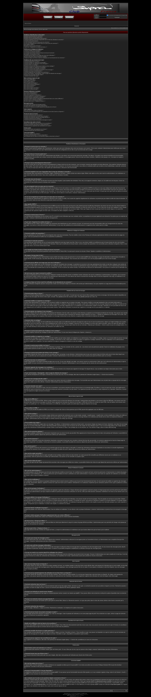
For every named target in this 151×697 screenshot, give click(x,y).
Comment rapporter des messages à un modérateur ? (36, 72)
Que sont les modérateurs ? (30, 93)
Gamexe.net (85, 694)
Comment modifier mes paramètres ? (33, 50)
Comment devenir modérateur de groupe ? (34, 97)
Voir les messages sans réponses (31, 29)
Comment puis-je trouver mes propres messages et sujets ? (38, 120)
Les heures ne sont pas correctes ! (32, 51)
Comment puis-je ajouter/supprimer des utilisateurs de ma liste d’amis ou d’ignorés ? (44, 111)
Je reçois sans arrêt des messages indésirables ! (35, 105)
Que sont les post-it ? (29, 86)
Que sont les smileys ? (29, 81)
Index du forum (28, 23)
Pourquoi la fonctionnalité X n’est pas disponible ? (36, 135)
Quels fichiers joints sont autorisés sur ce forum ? (35, 129)
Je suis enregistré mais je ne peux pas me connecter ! (36, 42)
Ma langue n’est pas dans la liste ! (32, 54)
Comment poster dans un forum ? (32, 61)
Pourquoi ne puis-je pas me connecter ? (33, 36)
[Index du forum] (75, 7)
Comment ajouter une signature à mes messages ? (36, 63)
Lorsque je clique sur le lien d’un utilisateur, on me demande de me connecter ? (44, 57)
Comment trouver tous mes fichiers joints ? (34, 130)
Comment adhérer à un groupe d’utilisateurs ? (35, 96)
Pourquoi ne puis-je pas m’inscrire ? (32, 45)
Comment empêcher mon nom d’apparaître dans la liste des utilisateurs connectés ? (44, 39)
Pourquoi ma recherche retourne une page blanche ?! (37, 117)
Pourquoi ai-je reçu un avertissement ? (33, 71)
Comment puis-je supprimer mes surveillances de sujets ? (37, 125)
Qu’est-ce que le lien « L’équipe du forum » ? (34, 101)
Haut (25, 151)
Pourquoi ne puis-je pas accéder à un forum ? (35, 68)
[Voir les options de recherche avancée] (69, 17)
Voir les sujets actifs (43, 29)
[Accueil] (48, 17)
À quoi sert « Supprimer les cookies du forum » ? (35, 47)
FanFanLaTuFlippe (80, 695)
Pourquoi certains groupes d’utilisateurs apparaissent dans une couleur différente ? (44, 98)
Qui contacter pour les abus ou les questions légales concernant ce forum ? (42, 136)
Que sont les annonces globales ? (32, 84)
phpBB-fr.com (78, 696)
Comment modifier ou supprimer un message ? (35, 62)
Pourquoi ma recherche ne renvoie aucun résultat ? (36, 116)
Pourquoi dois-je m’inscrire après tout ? (33, 37)
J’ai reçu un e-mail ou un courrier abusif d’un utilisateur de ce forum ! (40, 107)
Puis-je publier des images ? (31, 83)
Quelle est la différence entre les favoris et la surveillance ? (38, 123)
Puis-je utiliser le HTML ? (30, 80)
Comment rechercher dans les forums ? (33, 115)
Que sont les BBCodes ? (30, 79)
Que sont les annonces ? (30, 85)
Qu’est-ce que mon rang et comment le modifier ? (35, 56)
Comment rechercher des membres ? (33, 118)
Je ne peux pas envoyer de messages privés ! (35, 104)
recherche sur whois (119, 679)
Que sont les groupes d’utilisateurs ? (32, 95)
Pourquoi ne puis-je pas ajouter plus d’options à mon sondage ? (39, 66)
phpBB (71, 693)
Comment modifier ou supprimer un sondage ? (35, 67)
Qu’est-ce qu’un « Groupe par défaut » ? (33, 99)
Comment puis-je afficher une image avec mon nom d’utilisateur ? (39, 55)
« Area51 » (123, 672)
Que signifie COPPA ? (29, 44)
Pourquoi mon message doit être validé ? (34, 74)
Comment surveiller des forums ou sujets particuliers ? (37, 124)
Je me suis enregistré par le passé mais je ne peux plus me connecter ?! (41, 43)
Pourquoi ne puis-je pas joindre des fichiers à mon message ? (38, 69)
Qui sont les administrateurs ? (31, 92)
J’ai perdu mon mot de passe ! (31, 41)
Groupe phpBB (74, 665)
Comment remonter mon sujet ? (31, 76)
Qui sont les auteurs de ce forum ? (32, 133)
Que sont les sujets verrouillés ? (31, 88)
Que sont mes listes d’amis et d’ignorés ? (33, 110)
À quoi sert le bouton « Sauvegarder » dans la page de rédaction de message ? (43, 73)
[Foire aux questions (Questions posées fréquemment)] (58, 17)
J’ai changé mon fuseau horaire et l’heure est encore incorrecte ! (39, 53)
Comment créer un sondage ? (31, 65)
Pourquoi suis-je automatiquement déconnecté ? (35, 38)
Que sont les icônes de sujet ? (31, 89)
